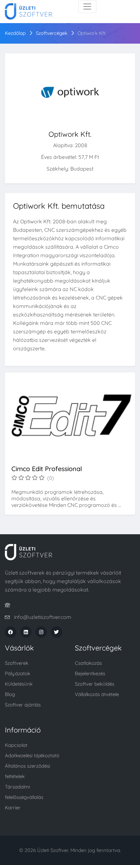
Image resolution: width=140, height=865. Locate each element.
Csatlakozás (88, 663)
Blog (10, 694)
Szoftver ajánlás (23, 705)
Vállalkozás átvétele (97, 694)
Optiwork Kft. (91, 33)
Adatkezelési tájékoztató (32, 755)
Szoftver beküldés (94, 684)
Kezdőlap (15, 33)
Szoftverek (16, 663)
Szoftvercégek (51, 33)
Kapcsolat (16, 745)
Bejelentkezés (90, 673)
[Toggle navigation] (87, 6)
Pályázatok (17, 673)
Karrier (13, 807)
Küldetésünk (19, 684)
